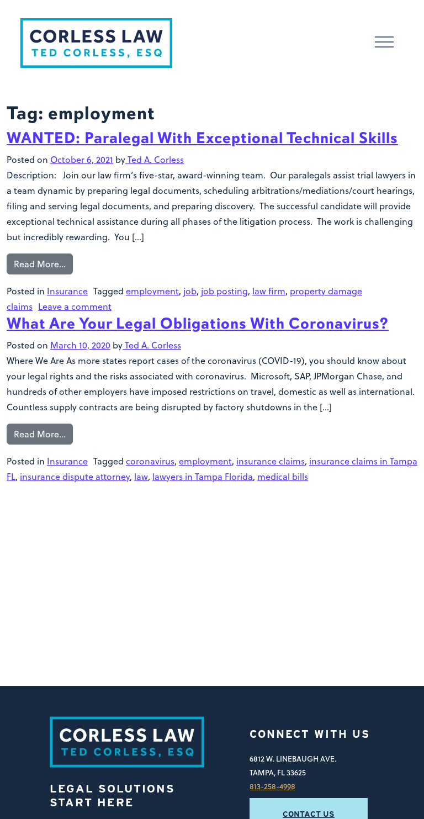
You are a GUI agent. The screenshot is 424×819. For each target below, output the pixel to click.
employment (152, 291)
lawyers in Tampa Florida (202, 477)
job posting (224, 291)
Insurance (67, 291)
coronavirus (150, 461)
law (141, 477)
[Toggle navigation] (384, 43)
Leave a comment (75, 306)
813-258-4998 (272, 786)
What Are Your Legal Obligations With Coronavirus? (198, 323)
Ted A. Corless (154, 160)
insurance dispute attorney (75, 477)
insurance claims (270, 461)
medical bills (282, 477)
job (190, 291)
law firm (268, 291)
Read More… (40, 264)
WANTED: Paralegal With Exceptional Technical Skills (202, 137)
